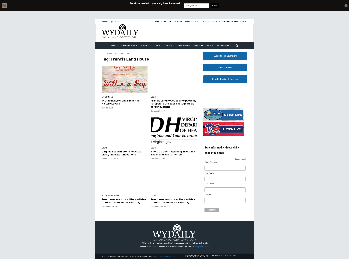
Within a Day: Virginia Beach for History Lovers (121, 102)
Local (153, 97)
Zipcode (207, 194)
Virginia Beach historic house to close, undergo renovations (121, 153)
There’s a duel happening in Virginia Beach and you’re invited (173, 153)
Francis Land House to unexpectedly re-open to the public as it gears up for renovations (173, 103)
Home (104, 53)
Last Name (209, 184)
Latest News (107, 97)
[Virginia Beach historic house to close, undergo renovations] (125, 130)
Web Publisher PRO (169, 256)
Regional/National (110, 196)
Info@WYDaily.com (202, 247)
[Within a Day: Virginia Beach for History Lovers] (125, 79)
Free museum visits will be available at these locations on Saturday (124, 201)
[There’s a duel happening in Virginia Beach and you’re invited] (174, 130)
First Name (209, 173)
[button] (236, 45)
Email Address (211, 162)
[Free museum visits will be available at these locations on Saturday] (125, 178)
